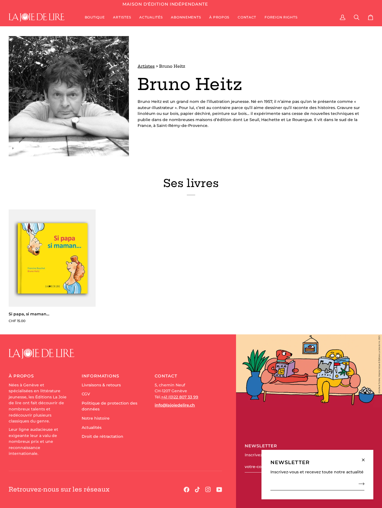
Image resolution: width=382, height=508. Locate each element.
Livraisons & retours (101, 385)
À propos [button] (21, 376)
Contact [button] (166, 376)
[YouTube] (219, 489)
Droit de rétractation (102, 436)
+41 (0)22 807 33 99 (179, 397)
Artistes (146, 66)
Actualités (92, 427)
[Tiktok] (197, 489)
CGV (86, 393)
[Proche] (365, 457)
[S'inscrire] (359, 483)
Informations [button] (100, 376)
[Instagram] (208, 489)
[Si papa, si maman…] (52, 258)
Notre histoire (96, 418)
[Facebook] (186, 489)
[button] (95, 17)
